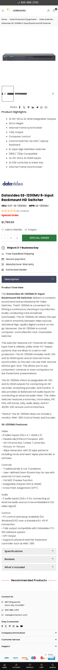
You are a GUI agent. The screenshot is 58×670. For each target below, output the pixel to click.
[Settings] (48, 10)
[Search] (9, 10)
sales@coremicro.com (16, 615)
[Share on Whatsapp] (41, 107)
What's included (15, 567)
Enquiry (32, 229)
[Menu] (3, 10)
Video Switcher (46, 19)
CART (41, 667)
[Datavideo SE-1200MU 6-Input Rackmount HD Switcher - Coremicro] (8, 93)
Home (4, 19)
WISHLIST (30, 667)
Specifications (14, 551)
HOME (4, 667)
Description (12, 279)
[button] (54, 10)
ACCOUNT (16, 667)
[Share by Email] (46, 107)
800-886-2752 (29, 2)
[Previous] (5, 93)
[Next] (53, 93)
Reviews (10, 559)
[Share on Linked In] (33, 107)
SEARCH (53, 667)
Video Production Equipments (23, 19)
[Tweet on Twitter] (24, 107)
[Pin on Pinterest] (29, 107)
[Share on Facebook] (20, 107)
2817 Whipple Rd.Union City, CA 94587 (14, 604)
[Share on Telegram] (37, 107)
